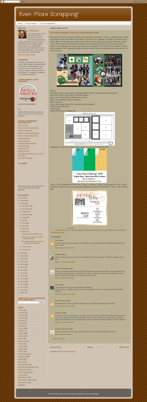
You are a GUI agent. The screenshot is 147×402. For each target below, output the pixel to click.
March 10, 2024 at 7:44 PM (64, 248)
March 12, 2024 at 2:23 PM (64, 278)
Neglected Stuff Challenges (27, 143)
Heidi (57, 240)
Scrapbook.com (23, 149)
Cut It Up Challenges (25, 130)
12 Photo (21, 318)
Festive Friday (121, 184)
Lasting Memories (90, 39)
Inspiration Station (24, 138)
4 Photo (20, 336)
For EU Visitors (31, 23)
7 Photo (20, 346)
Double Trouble (55, 184)
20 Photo (21, 331)
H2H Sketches (23, 370)
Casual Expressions (77, 230)
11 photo (21, 315)
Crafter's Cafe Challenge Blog (28, 128)
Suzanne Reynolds (62, 268)
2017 (22, 270)
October (25, 211)
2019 (22, 264)
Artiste (20, 359)
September (26, 214)
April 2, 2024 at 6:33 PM (63, 334)
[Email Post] (78, 228)
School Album (121, 230)
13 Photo (21, 320)
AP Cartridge (22, 354)
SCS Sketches (23, 377)
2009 (22, 293)
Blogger (95, 394)
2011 (22, 287)
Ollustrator (80, 394)
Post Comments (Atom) (67, 351)
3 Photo (20, 333)
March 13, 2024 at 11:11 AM (64, 294)
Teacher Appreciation (57, 232)
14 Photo (21, 323)
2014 (22, 279)
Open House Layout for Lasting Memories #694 (32, 237)
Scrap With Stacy (24, 146)
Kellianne (58, 313)
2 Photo (20, 328)
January (25, 249)
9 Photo (58, 230)
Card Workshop (23, 364)
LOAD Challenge (23, 372)
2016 (22, 273)
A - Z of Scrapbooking (47, 23)
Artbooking (21, 357)
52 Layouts (22, 341)
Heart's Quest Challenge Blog (28, 136)
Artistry (20, 362)
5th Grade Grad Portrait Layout (32, 234)
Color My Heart (91, 147)
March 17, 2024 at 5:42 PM (64, 322)
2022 (22, 256)
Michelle (58, 254)
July (23, 220)
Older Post (124, 347)
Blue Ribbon (66, 230)
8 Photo (20, 349)
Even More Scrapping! (48, 14)
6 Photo (20, 344)
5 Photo (20, 338)
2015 (22, 276)
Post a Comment (58, 338)
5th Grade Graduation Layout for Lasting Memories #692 (74, 33)
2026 (22, 198)
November (26, 209)
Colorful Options (64, 147)
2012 (22, 284)
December (26, 206)
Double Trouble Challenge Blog (28, 133)
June (24, 223)
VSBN (20, 385)
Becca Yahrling (60, 301)
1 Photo (20, 310)
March (24, 231)
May (24, 226)
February (25, 247)
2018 (22, 267)
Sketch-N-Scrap (23, 151)
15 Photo (21, 326)
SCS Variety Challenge (25, 380)
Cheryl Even (34, 31)
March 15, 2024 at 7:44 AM (64, 306)
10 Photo (21, 313)
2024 (22, 203)
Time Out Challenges (25, 158)
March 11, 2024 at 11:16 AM (64, 262)
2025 (22, 200)
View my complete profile (26, 55)
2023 (22, 253)
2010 (22, 290)
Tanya (57, 284)
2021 (22, 259)
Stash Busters (23, 382)
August (24, 217)
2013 (22, 281)
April (24, 229)
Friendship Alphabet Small (94, 230)
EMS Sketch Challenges (26, 367)
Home (20, 23)
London (20, 375)
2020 (22, 262)
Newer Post (55, 347)
